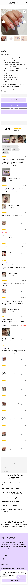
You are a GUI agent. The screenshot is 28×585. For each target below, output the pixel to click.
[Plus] (25, 95)
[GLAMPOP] (14, 2)
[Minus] (3, 95)
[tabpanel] (14, 298)
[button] (24, 21)
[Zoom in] (24, 11)
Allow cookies (14, 580)
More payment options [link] (14, 108)
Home (2, 7)
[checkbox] (5, 152)
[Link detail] (2, 559)
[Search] (22, 3)
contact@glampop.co (6, 555)
